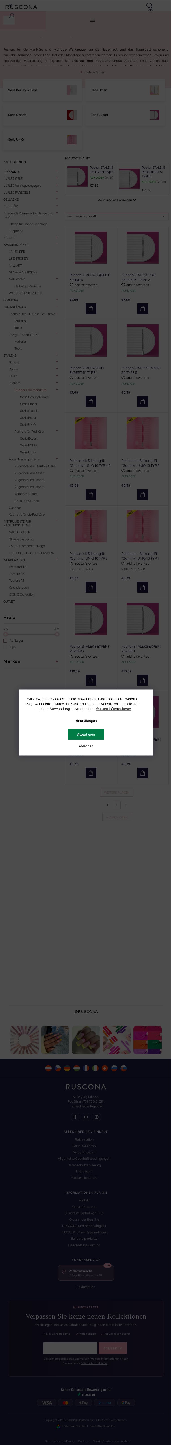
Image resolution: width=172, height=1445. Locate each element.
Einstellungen (86, 720)
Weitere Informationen (113, 708)
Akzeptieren (86, 734)
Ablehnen (86, 746)
